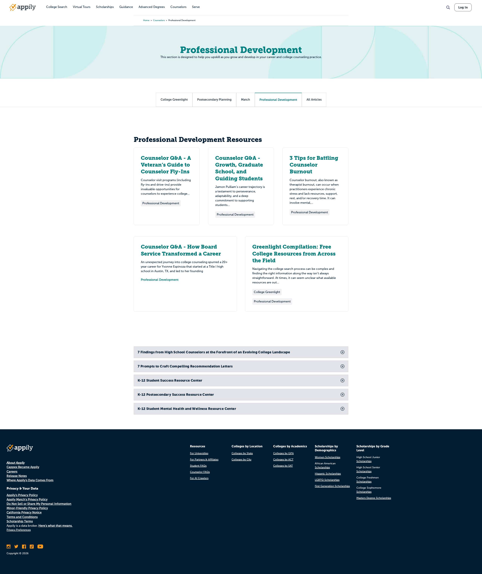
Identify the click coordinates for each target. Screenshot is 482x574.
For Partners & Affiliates (204, 459)
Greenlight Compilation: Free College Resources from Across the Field (294, 254)
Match (245, 99)
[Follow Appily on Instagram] (9, 546)
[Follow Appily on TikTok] (32, 546)
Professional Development (159, 279)
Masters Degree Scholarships (373, 498)
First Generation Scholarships (332, 486)
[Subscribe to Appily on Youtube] (40, 546)
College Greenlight (174, 99)
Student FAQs (198, 465)
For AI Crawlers (199, 478)
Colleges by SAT (283, 465)
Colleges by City (241, 459)
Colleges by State (242, 453)
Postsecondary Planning (214, 99)
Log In (463, 7)
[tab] (241, 352)
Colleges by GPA (283, 453)
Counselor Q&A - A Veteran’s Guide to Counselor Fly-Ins (166, 165)
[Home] (22, 7)
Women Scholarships (327, 457)
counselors (159, 20)
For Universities (199, 453)
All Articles (314, 99)
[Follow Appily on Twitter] (16, 546)
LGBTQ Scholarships (327, 479)
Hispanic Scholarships (328, 473)
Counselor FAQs (200, 472)
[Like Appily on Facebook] (24, 546)
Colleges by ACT (283, 459)
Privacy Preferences (19, 529)
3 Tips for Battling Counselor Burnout (314, 165)
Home (146, 20)
